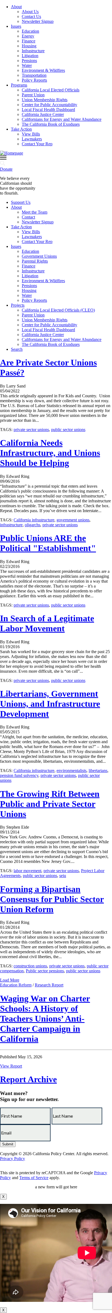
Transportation (34, 75)
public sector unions (68, 429)
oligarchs (32, 524)
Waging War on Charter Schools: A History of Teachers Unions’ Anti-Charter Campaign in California (45, 1019)
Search (17, 349)
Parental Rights (35, 261)
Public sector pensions (45, 970)
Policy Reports (34, 80)
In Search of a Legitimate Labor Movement (47, 623)
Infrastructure (33, 50)
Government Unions (39, 256)
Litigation (30, 55)
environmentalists (71, 770)
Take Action (21, 129)
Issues (16, 26)
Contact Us (31, 16)
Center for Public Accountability (49, 104)
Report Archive (28, 1079)
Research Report (49, 985)
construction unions (30, 966)
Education (30, 31)
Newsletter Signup (38, 21)
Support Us (20, 202)
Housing (29, 46)
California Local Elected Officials (50, 90)
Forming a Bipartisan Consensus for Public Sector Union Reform (52, 899)
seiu (62, 875)
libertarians (98, 770)
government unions (73, 520)
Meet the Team (34, 212)
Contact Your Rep (37, 144)
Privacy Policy (12, 1158)
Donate (6, 169)
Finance (28, 41)
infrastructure (11, 524)
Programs (19, 85)
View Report (11, 1066)
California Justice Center (43, 114)
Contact (28, 217)
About (16, 6)
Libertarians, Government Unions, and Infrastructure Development (50, 704)
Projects (17, 305)
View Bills (31, 134)
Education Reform (16, 985)
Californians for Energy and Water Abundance (61, 119)
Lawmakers (32, 139)
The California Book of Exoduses (51, 124)
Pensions (29, 60)
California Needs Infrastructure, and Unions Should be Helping (50, 453)
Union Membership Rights (44, 99)
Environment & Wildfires (43, 70)
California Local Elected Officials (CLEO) (58, 310)
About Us (30, 11)
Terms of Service (33, 1177)
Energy (28, 36)
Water (27, 65)
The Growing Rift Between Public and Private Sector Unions (49, 804)
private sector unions (31, 429)
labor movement (27, 870)
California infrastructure (34, 520)
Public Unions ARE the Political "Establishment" (48, 543)
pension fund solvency (19, 775)
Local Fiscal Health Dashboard (48, 109)
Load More (9, 980)
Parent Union (33, 95)
